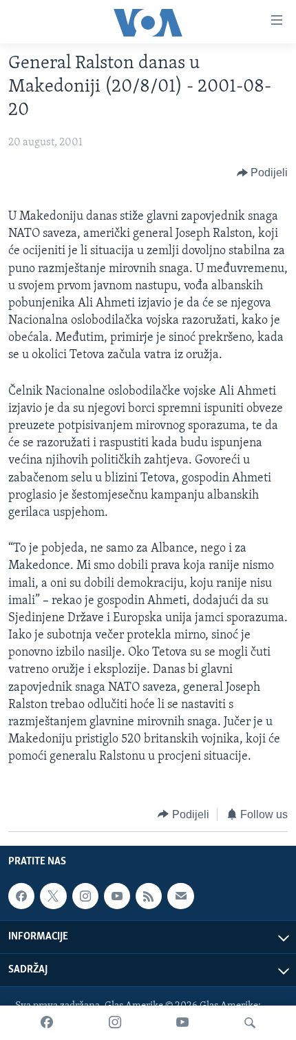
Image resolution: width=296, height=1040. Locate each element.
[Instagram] (115, 1023)
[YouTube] (182, 1023)
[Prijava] (180, 896)
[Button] (262, 173)
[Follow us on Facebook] (21, 896)
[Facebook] (46, 1023)
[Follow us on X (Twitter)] (53, 896)
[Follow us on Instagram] (85, 896)
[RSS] (149, 896)
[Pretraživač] (250, 1023)
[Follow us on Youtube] (117, 896)
